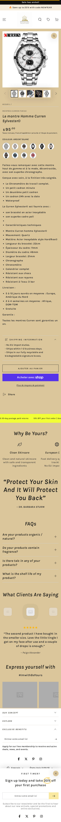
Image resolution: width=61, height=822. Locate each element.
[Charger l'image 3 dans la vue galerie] (22, 93)
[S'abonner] (57, 739)
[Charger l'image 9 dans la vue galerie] (46, 93)
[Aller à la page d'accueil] (24, 19)
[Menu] (4, 19)
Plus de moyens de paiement (30, 385)
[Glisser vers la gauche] (5, 93)
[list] (30, 454)
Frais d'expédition (23, 133)
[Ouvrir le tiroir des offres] (48, 19)
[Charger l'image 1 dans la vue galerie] (14, 93)
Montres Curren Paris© (14, 111)
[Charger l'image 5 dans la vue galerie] (30, 93)
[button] (40, 19)
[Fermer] (55, 773)
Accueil (6, 104)
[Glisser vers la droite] (56, 93)
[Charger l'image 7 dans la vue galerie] (38, 93)
